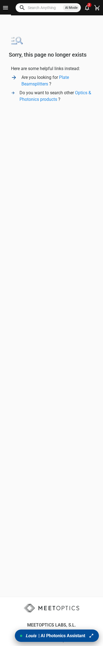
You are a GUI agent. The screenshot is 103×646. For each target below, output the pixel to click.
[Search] (22, 7)
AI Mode (71, 8)
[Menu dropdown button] (5, 7)
